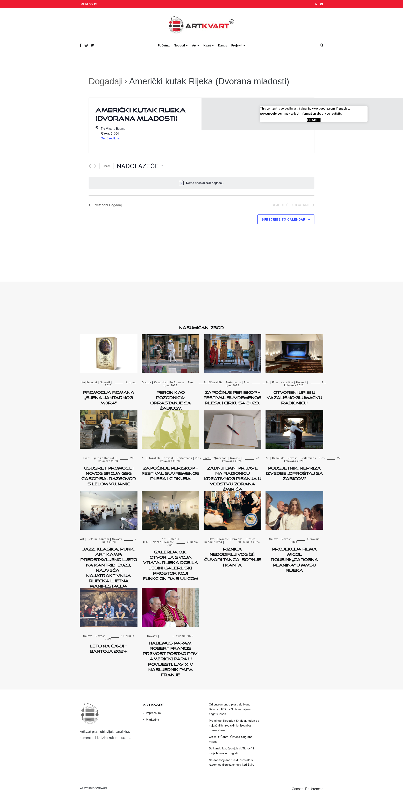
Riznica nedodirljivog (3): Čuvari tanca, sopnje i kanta (232, 556)
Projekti (236, 45)
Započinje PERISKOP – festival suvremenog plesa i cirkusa (170, 472)
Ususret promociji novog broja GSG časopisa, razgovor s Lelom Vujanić (108, 475)
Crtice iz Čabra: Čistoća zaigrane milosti (231, 739)
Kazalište (160, 382)
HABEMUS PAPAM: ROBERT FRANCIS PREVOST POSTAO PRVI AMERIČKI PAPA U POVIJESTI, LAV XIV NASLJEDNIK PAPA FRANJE (171, 658)
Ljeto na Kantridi (104, 458)
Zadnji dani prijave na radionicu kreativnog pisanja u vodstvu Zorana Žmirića (232, 478)
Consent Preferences (307, 789)
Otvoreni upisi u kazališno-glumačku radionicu (294, 396)
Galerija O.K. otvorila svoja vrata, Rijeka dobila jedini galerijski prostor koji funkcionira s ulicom (170, 564)
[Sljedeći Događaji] (95, 166)
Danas (222, 45)
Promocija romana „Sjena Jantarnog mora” (108, 396)
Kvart (207, 45)
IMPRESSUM (88, 4)
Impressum (153, 713)
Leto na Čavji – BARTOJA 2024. (109, 648)
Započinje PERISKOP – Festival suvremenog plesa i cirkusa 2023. (232, 396)
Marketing (152, 719)
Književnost (89, 382)
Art (194, 45)
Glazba (146, 382)
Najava (274, 539)
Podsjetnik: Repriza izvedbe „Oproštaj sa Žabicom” (294, 472)
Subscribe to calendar (283, 219)
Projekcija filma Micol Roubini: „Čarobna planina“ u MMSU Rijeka (294, 559)
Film (275, 382)
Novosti (179, 45)
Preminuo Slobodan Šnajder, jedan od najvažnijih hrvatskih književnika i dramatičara (234, 725)
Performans (177, 382)
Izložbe (156, 542)
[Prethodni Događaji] (90, 166)
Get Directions (110, 138)
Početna (164, 45)
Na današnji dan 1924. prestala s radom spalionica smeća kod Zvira (231, 762)
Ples (191, 382)
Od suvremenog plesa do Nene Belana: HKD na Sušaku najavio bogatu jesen (230, 709)
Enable (314, 120)
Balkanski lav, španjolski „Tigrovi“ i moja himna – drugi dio (231, 751)
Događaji (106, 81)
